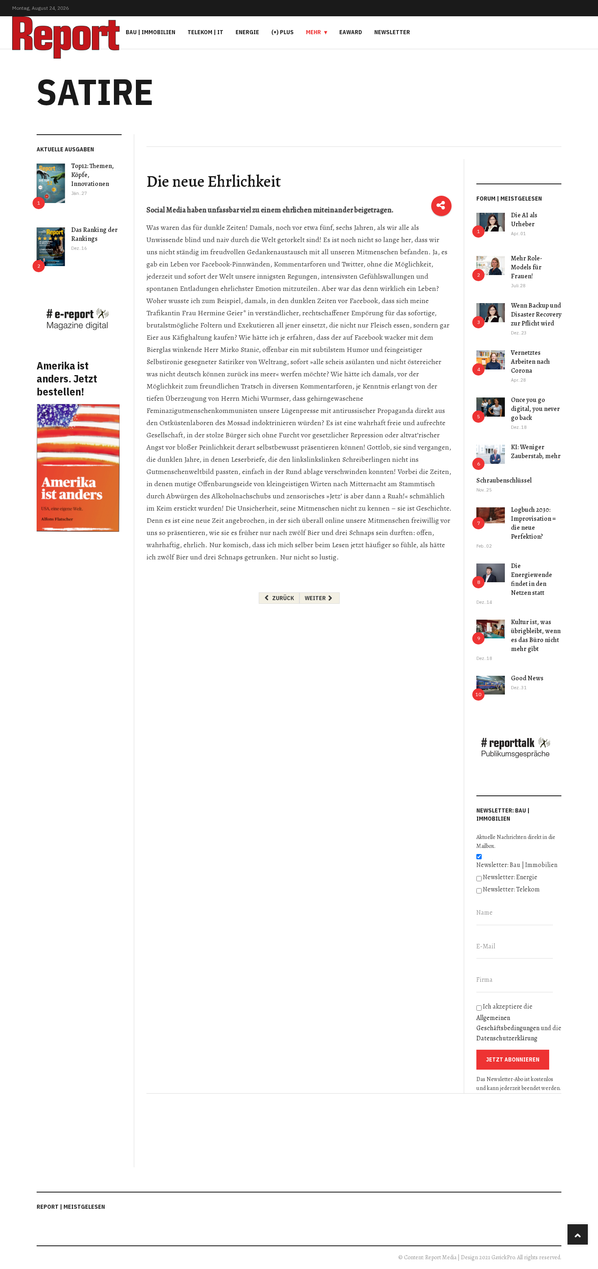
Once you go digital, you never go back (535, 408)
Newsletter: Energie (510, 877)
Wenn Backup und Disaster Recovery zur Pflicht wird (536, 314)
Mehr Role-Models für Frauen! (526, 267)
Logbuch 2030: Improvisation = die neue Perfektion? (533, 523)
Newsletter (392, 32)
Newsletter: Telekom (511, 889)
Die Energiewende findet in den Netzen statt (531, 579)
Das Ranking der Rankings (94, 234)
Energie (247, 32)
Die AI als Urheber (524, 220)
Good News (527, 678)
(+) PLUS (282, 32)
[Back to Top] (577, 1234)
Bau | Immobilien (150, 32)
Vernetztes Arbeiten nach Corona (530, 361)
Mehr (313, 32)
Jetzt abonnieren (512, 1059)
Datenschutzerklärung (506, 1038)
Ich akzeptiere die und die (518, 1022)
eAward (350, 32)
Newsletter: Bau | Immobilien (516, 865)
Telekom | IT (205, 32)
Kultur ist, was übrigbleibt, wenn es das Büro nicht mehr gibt (536, 635)
